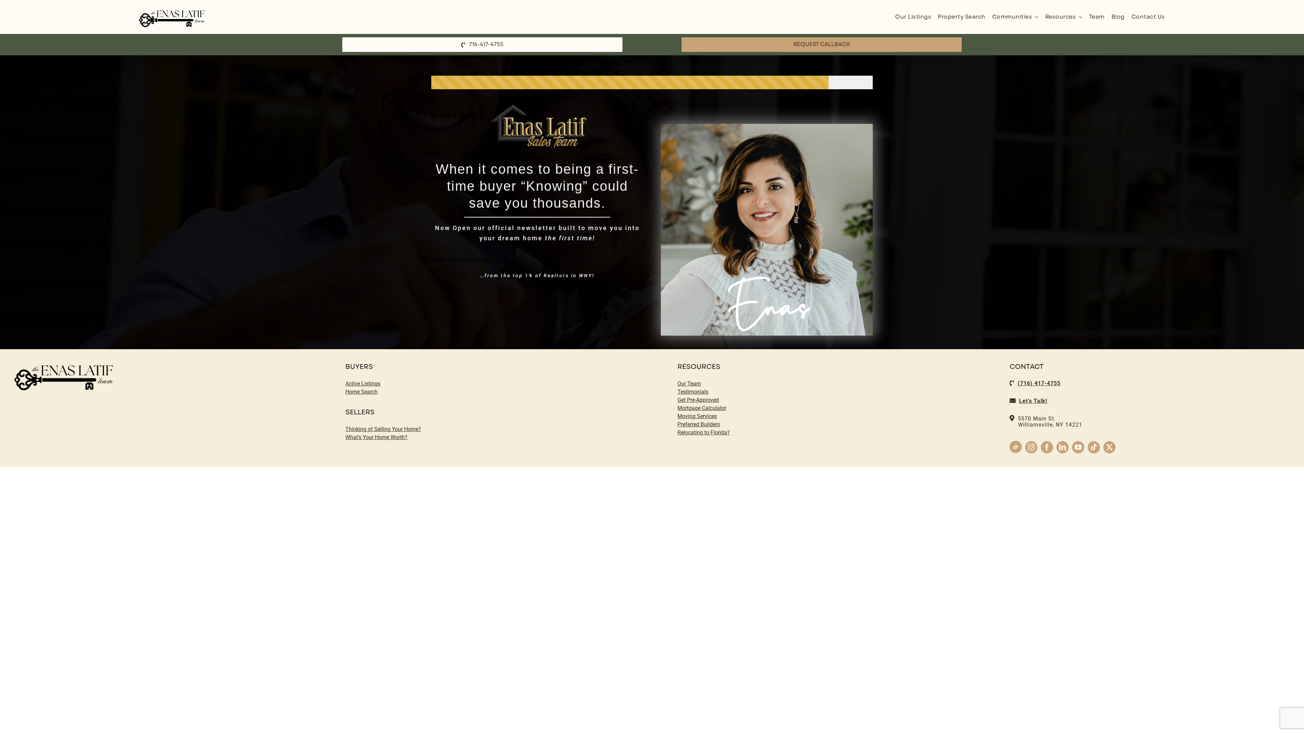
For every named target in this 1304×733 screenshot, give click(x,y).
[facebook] (1047, 447)
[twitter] (1109, 447)
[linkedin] (1062, 447)
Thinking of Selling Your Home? (383, 429)
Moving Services (697, 416)
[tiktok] (1094, 447)
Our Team (689, 383)
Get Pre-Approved (698, 400)
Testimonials (692, 392)
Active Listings (362, 383)
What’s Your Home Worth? (376, 437)
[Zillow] (1016, 447)
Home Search (361, 392)
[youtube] (1078, 447)
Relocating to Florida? (703, 432)
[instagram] (1031, 447)
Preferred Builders (698, 424)
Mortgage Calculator (701, 408)
